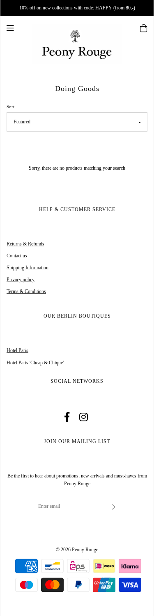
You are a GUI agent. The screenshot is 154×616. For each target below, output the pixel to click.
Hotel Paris (17, 350)
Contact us (17, 256)
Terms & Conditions (26, 291)
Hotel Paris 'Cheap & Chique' (35, 363)
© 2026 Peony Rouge (77, 549)
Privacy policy (20, 279)
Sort (10, 106)
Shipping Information (27, 267)
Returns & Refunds (25, 244)
